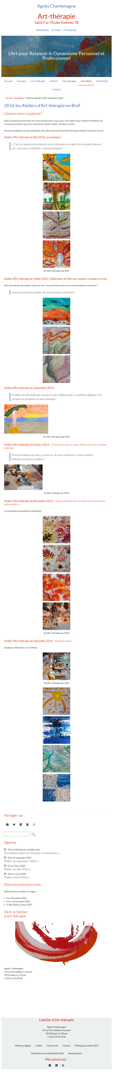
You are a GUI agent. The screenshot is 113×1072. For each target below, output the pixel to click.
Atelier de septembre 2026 (20, 861)
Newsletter (102, 81)
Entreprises (70, 30)
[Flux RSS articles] (63, 1065)
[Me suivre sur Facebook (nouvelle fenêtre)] (50, 1065)
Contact (56, 89)
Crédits (38, 1045)
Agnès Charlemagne (56, 6)
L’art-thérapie (38, 81)
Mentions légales (23, 1045)
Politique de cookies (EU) (86, 1045)
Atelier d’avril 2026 (15, 877)
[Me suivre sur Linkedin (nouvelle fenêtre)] (56, 1065)
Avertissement (75, 1053)
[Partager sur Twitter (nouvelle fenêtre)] (14, 824)
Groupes (56, 30)
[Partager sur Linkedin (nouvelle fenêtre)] (20, 824)
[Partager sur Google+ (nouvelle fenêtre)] (27, 824)
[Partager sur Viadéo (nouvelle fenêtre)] (34, 824)
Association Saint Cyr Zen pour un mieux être (31, 853)
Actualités (86, 81)
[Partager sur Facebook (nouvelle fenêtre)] (7, 824)
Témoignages (69, 81)
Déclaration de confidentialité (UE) (47, 1053)
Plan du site (52, 1045)
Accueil (8, 81)
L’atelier (54, 81)
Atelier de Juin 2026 (16, 869)
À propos (21, 81)
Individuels (42, 30)
